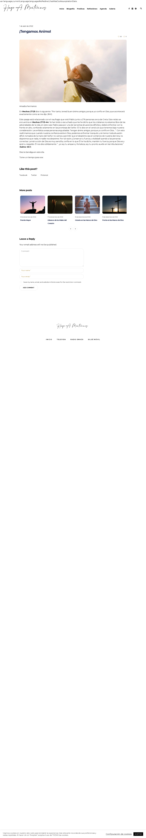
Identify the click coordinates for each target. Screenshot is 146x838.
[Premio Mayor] (32, 205)
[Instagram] (132, 8)
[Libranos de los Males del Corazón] (59, 205)
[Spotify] (136, 8)
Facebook (23, 175)
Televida (61, 339)
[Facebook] (129, 8)
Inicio (49, 339)
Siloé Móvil (94, 339)
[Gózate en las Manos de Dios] (86, 205)
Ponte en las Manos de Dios (112, 220)
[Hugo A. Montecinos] (73, 326)
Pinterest (44, 175)
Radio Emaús (76, 339)
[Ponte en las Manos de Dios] (114, 205)
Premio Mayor (25, 220)
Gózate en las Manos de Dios (85, 220)
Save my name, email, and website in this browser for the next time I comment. (52, 282)
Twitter (34, 175)
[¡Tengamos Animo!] (73, 71)
